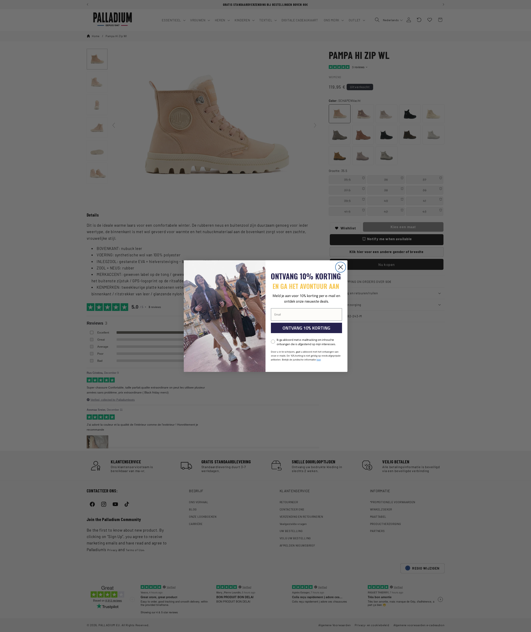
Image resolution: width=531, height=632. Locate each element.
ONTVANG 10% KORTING (306, 327)
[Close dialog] (340, 267)
